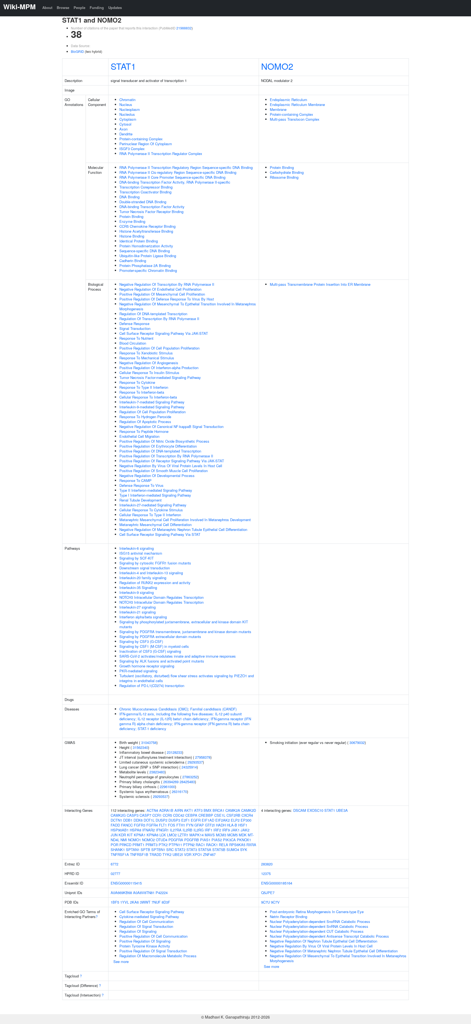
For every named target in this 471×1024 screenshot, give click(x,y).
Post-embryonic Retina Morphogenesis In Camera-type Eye (317, 911)
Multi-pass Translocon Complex (294, 119)
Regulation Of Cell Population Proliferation (152, 411)
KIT (130, 834)
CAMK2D (248, 810)
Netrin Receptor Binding (288, 916)
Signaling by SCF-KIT (136, 558)
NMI (123, 839)
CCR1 (157, 815)
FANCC (127, 825)
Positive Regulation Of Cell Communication (153, 936)
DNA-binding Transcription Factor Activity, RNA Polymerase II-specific (174, 182)
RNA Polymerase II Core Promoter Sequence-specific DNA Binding (172, 177)
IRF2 (217, 829)
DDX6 (138, 820)
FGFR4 (152, 825)
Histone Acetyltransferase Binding (146, 231)
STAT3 (191, 849)
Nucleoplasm (129, 109)
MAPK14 (196, 834)
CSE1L (219, 815)
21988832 (184, 28)
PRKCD (125, 844)
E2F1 (185, 820)
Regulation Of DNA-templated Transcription (153, 313)
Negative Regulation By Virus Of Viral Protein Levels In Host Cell (170, 465)
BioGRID (77, 51)
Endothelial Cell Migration (139, 436)
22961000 (167, 786)
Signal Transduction (134, 328)
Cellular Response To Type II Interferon (150, 514)
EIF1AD (208, 820)
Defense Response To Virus (141, 485)
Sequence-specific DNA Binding (144, 250)
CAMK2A (232, 810)
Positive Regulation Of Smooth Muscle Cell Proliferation (163, 470)
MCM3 (221, 834)
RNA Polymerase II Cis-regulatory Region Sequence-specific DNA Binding (177, 172)
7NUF (156, 902)
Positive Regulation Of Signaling (144, 941)
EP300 (246, 820)
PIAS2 (217, 839)
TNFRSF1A (120, 854)
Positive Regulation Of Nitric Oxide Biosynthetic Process (164, 441)
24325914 (189, 767)
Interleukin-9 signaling (136, 592)
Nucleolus (127, 114)
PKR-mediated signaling (138, 670)
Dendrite (125, 133)
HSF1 (242, 825)
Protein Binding (131, 216)
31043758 (148, 742)
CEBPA (191, 815)
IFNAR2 (148, 829)
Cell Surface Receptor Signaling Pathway (151, 911)
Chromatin (127, 99)
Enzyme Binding (132, 221)
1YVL (124, 902)
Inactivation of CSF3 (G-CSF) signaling (150, 651)
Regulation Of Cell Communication (146, 921)
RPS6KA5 (237, 844)
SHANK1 (118, 849)
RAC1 (200, 844)
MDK (243, 834)
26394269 (171, 781)
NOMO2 (277, 66)
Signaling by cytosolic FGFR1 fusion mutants (155, 563)
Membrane (278, 109)
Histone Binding (131, 236)
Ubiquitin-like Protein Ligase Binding (147, 255)
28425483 (187, 781)
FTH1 (180, 825)
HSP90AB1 (120, 829)
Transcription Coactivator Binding (145, 192)
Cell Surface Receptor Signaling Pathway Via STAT (159, 534)
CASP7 (145, 815)
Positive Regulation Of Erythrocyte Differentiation (158, 446)
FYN (189, 825)
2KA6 (134, 902)
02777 (115, 873)
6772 (114, 864)
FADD (115, 825)
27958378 (202, 757)
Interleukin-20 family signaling (142, 577)
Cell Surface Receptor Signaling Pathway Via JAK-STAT (163, 333)
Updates (115, 7)
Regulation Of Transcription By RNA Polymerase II (159, 318)
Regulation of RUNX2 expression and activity (155, 582)
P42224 (162, 892)
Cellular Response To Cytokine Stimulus (151, 509)
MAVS (210, 834)
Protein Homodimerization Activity (146, 245)
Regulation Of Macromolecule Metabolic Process (158, 955)
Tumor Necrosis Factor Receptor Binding (151, 211)
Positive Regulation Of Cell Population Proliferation (159, 348)
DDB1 (127, 820)
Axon (123, 129)
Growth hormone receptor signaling (146, 666)
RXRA (251, 844)
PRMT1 (138, 844)
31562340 (140, 747)
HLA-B (232, 825)
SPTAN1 (133, 849)
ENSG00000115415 (126, 883)
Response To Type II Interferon (143, 387)
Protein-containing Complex (141, 138)
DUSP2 (161, 820)
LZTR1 (183, 834)
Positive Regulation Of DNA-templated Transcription (160, 451)
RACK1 (212, 844)
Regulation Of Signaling (137, 931)
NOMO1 (134, 839)
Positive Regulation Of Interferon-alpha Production (158, 367)
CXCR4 (247, 815)
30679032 (357, 742)
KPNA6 (152, 834)
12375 (266, 873)
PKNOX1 (244, 839)
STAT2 (180, 849)
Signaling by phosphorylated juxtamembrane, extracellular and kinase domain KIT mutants (183, 624)
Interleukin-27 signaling (137, 607)
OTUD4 (161, 839)
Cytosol (125, 124)
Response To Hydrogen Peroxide (145, 416)
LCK (162, 834)
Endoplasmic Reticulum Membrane (297, 104)
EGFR (196, 820)
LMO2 (172, 834)
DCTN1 (116, 820)
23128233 (174, 752)
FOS (171, 825)
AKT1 (188, 810)
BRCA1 (218, 810)
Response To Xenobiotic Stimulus (146, 352)
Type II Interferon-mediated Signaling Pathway (155, 490)
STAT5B (218, 849)
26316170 (179, 791)
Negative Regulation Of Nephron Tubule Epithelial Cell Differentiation (323, 941)
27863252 (190, 776)
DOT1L (149, 820)
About (47, 7)
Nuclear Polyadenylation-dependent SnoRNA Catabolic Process (320, 921)
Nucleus (125, 104)
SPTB (145, 849)
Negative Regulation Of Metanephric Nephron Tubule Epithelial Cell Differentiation (183, 529)
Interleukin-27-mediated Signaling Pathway (152, 505)
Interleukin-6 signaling (136, 548)
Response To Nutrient (136, 338)
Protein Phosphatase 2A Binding (145, 265)
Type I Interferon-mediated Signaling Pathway (155, 495)
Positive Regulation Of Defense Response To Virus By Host (166, 299)
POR (114, 844)
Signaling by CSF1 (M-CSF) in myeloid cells (154, 646)
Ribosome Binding (284, 177)
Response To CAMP (135, 480)
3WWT (145, 902)
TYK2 (166, 854)
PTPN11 (175, 844)
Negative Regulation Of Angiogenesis (148, 362)
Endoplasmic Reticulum (288, 99)
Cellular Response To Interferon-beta (148, 397)
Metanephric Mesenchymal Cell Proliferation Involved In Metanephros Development (185, 519)
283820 (267, 864)
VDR (187, 854)
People (79, 7)
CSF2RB (233, 815)
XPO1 (197, 854)
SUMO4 (233, 849)
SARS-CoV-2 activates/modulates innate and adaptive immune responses (177, 656)
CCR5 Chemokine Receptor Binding (147, 226)
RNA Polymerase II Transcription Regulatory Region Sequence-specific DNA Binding (186, 167)
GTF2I (210, 825)
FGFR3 (139, 825)
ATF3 (198, 810)
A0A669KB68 (121, 892)
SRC (170, 849)
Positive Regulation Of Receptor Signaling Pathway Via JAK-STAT (171, 460)
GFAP (199, 825)
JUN (114, 834)
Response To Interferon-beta (141, 392)
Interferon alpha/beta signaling (143, 616)
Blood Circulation (132, 343)
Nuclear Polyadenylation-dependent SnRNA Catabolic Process (319, 926)
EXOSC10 (315, 810)
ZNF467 (209, 854)
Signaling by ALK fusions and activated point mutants (161, 661)
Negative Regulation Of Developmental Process (157, 475)
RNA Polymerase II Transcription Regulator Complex (160, 153)
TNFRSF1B (139, 854)
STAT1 (123, 66)
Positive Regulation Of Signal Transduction (153, 950)
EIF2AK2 (222, 820)
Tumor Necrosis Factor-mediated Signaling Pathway (160, 377)
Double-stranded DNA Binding (142, 201)
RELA (223, 844)
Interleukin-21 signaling (137, 612)
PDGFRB (191, 839)
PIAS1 (205, 839)
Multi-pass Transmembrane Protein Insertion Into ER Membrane (320, 284)
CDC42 (178, 815)
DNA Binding (129, 196)
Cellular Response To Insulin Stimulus (149, 372)
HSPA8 (135, 829)
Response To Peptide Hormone (143, 431)
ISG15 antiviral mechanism (140, 553)
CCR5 (167, 815)
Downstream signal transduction (144, 567)
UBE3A (342, 810)
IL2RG (199, 829)
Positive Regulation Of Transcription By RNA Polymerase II (166, 455)
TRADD (155, 854)
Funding (97, 7)
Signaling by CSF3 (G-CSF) (141, 641)
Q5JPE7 (267, 892)
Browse (63, 7)
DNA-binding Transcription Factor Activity (152, 206)
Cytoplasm (127, 119)
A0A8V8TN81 (144, 892)
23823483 (157, 771)
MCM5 (232, 834)
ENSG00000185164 (276, 883)
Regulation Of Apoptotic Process (145, 421)
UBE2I (178, 854)
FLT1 (163, 825)
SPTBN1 (158, 849)
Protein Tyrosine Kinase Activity (144, 946)
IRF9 (226, 829)
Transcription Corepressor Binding (146, 187)
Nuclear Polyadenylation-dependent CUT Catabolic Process (317, 931)
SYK (243, 849)
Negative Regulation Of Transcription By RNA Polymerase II (166, 284)
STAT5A (204, 849)
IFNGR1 (162, 829)
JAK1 (235, 829)
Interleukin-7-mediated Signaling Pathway (152, 402)
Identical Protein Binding (138, 241)
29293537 (195, 762)
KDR (122, 834)
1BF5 (115, 902)
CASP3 (132, 815)
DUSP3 (174, 820)
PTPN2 (189, 844)
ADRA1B (166, 810)
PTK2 (163, 844)
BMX (208, 810)
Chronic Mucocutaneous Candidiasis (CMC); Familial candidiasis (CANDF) (178, 709)
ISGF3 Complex (132, 148)
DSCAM (299, 810)
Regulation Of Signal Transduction (146, 926)
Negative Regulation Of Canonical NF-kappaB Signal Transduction (171, 426)
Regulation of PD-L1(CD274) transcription (151, 685)
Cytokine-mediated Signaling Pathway (149, 916)
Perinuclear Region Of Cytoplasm (145, 143)
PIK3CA (229, 839)
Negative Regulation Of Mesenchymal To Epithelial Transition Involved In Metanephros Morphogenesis (187, 306)
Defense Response (134, 323)
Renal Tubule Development (140, 500)
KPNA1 (140, 834)
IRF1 (208, 829)
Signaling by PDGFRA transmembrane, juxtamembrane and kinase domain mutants (185, 631)
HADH (221, 825)
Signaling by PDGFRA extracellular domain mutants (160, 636)
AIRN (178, 810)
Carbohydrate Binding (287, 172)
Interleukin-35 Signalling (138, 587)
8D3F (166, 902)
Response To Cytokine (137, 382)
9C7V (275, 902)
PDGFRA (175, 839)
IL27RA (176, 829)
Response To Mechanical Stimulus (146, 357)
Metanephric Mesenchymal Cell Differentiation (155, 524)
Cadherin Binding (132, 260)
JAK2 (245, 829)
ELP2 (235, 820)
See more (121, 961)
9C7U (265, 902)
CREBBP (205, 815)
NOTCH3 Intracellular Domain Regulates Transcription (161, 597)
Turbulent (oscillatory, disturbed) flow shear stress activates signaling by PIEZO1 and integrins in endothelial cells (186, 678)
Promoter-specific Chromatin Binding (148, 270)
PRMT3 (152, 844)
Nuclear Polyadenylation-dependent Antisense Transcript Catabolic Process (329, 936)
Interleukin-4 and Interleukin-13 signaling (151, 572)
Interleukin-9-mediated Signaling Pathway (152, 406)
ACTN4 (152, 810)
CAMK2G (118, 815)
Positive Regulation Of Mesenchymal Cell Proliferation (162, 294)
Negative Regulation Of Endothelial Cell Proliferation (160, 289)
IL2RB (187, 829)
